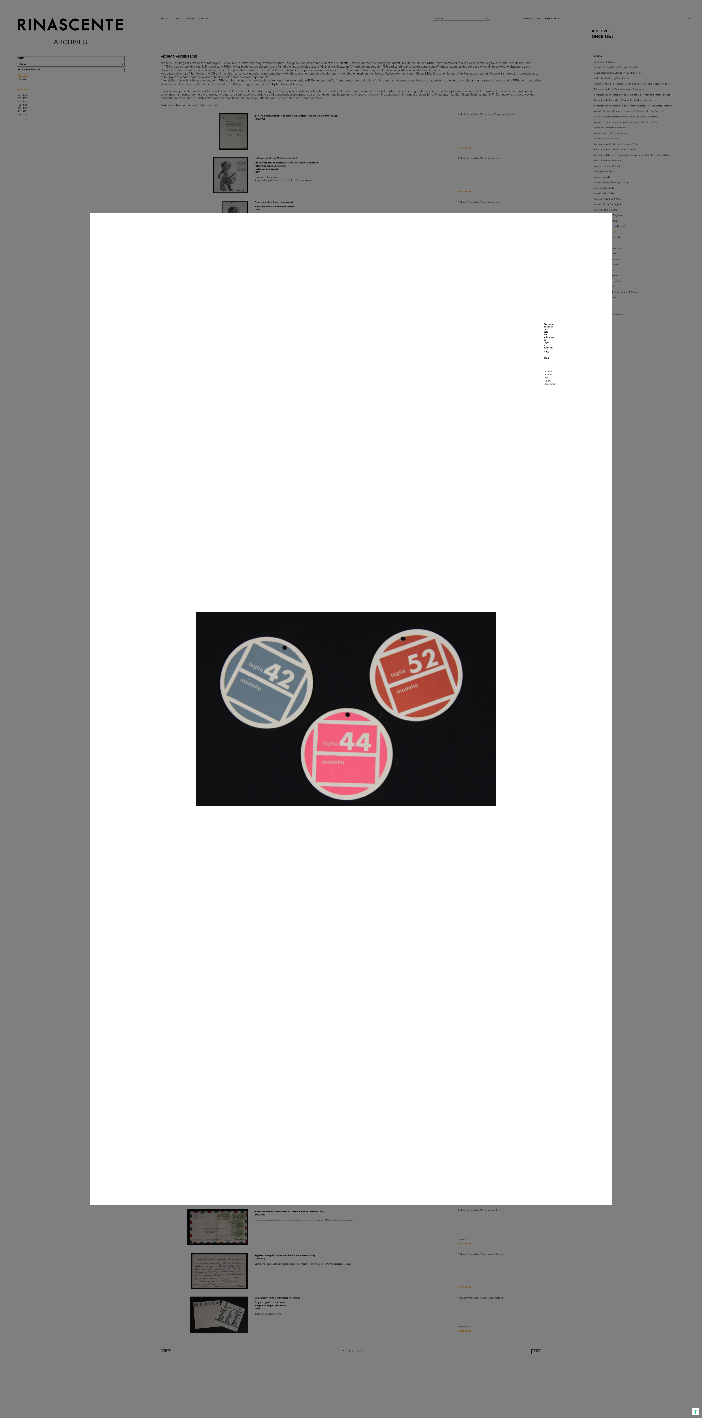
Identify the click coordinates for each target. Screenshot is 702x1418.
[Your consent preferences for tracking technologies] (695, 1411)
